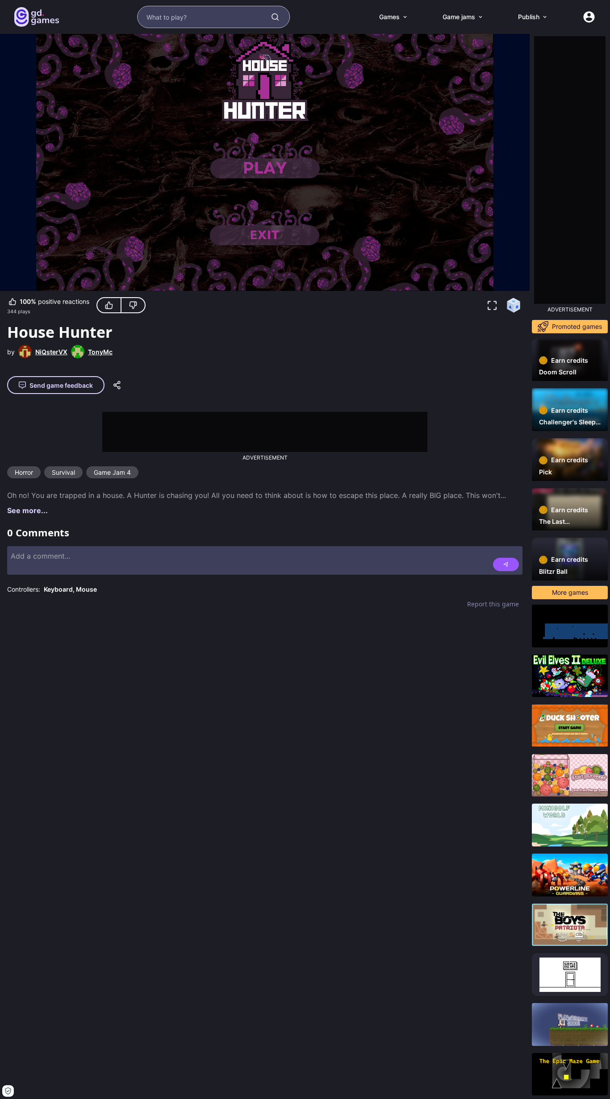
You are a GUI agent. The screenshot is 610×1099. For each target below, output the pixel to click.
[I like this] (108, 305)
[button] (492, 305)
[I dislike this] (133, 305)
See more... (27, 510)
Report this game (493, 604)
